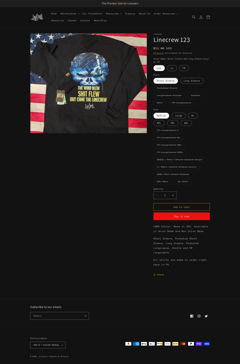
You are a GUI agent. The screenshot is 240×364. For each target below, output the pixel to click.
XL (193, 115)
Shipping (158, 53)
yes (159, 68)
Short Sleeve (166, 81)
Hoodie (197, 96)
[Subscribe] (85, 316)
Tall (161, 103)
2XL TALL (164, 182)
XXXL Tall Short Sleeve (175, 175)
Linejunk (43, 356)
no (172, 68)
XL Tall (185, 182)
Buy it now (181, 216)
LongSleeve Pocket (171, 96)
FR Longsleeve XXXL (172, 153)
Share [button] (160, 274)
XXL (159, 123)
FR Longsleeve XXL (171, 146)
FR (184, 68)
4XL (186, 123)
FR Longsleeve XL (170, 138)
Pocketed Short (169, 89)
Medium (161, 115)
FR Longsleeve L (169, 131)
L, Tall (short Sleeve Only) (178, 168)
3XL (173, 123)
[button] (70, 13)
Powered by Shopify (59, 356)
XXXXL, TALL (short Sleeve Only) (181, 160)
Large (178, 115)
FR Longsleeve (183, 103)
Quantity (158, 189)
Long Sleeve (192, 81)
